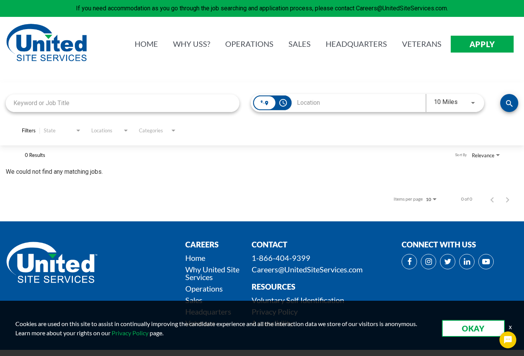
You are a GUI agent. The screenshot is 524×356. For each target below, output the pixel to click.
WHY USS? (191, 44)
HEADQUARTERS (356, 44)
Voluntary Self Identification (298, 300)
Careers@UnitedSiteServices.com (307, 269)
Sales (194, 300)
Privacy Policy (130, 332)
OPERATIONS (249, 44)
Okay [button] (473, 328)
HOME (146, 44)
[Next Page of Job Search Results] (507, 199)
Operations (204, 288)
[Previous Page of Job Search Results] (492, 199)
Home (195, 257)
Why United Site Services (212, 273)
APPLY (482, 44)
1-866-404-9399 (281, 257)
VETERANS (422, 44)
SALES (299, 44)
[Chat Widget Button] (507, 339)
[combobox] (122, 103)
